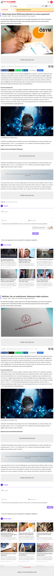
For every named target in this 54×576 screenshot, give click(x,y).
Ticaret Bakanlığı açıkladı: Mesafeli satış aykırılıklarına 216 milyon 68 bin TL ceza (34, 10)
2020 (6, 202)
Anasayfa (5, 16)
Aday (9, 202)
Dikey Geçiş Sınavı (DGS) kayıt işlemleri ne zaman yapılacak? (26, 534)
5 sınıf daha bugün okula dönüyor (45, 259)
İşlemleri (13, 202)
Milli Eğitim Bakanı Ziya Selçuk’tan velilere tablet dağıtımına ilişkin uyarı (25, 260)
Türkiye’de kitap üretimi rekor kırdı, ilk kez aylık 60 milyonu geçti (44, 534)
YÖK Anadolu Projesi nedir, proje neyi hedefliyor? (27, 554)
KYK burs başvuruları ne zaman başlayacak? (8, 554)
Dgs (10, 202)
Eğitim (9, 16)
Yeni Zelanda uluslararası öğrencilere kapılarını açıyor (7, 260)
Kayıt (16, 202)
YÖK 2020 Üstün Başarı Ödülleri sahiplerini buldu (44, 554)
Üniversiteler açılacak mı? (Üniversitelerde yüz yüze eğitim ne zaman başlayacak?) (9, 534)
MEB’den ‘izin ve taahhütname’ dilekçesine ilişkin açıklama (8, 280)
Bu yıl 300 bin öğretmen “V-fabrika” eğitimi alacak (43, 280)
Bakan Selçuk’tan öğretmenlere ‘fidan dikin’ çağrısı (26, 280)
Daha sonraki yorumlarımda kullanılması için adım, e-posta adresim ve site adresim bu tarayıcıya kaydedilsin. (24, 224)
